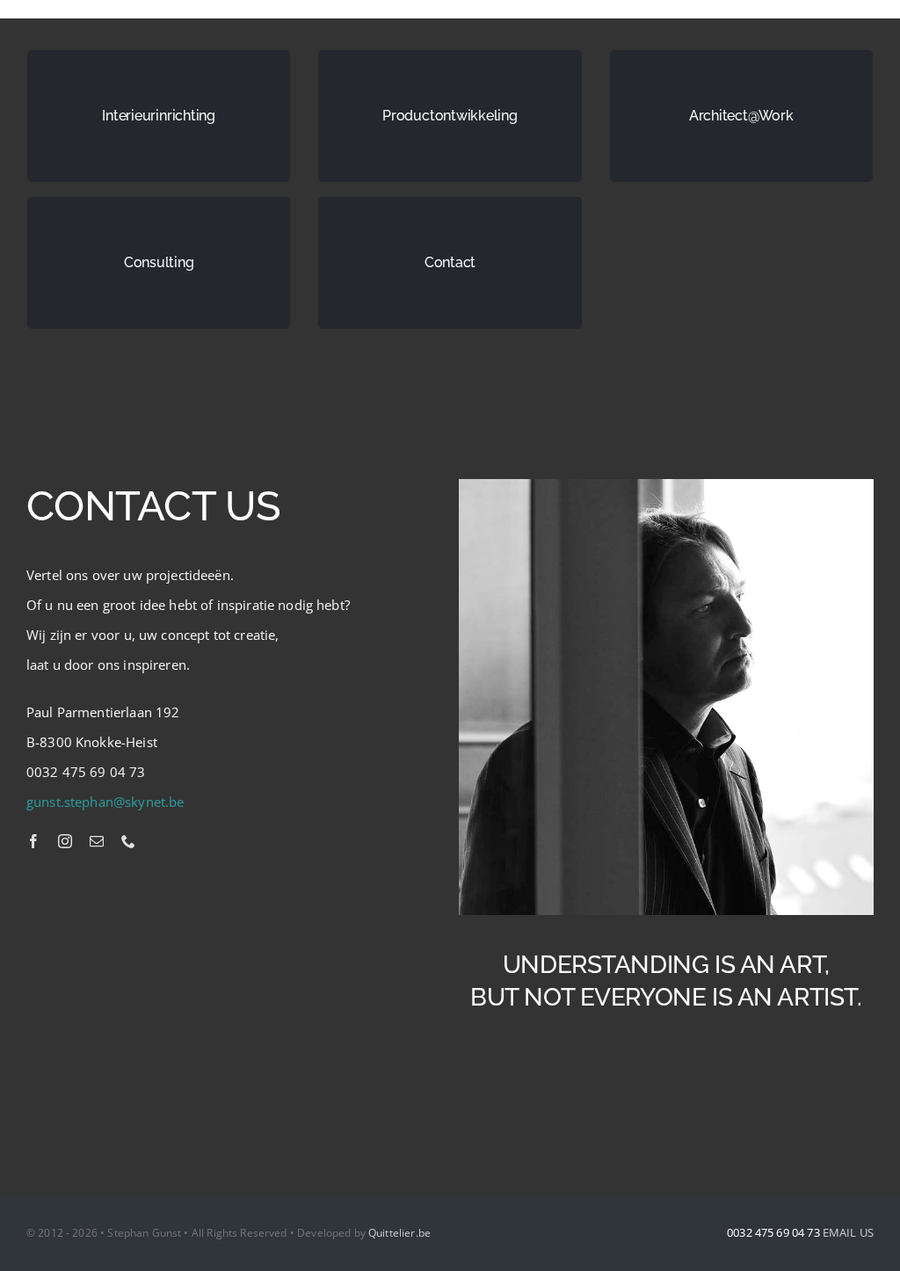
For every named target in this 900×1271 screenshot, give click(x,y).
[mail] (97, 841)
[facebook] (33, 841)
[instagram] (65, 841)
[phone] (128, 841)
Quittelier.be (399, 1232)
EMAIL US (848, 1232)
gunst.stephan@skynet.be (105, 801)
